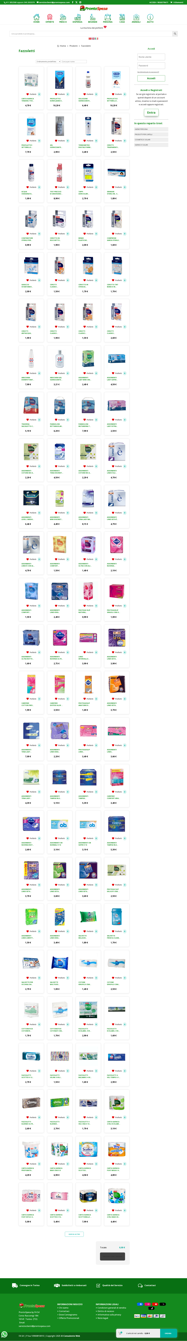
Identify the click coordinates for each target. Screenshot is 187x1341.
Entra (151, 112)
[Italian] (96, 38)
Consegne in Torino (30, 1285)
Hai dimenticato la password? (148, 72)
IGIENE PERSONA (141, 129)
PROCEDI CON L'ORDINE (112, 1256)
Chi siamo (63, 1307)
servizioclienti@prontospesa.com (34, 1326)
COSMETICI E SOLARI (142, 139)
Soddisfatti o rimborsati (74, 1285)
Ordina (168, 1333)
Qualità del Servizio (112, 1285)
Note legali (103, 1318)
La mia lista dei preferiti (92, 27)
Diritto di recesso (106, 1311)
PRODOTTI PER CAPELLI (143, 134)
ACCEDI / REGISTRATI (158, 3)
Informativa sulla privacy (109, 1314)
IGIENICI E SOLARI (141, 145)
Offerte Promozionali (68, 1318)
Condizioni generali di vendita (112, 1307)
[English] (93, 38)
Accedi (151, 78)
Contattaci (150, 1285)
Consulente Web (71, 1336)
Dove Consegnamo (68, 1314)
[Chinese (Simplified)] (90, 38)
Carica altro (74, 1234)
